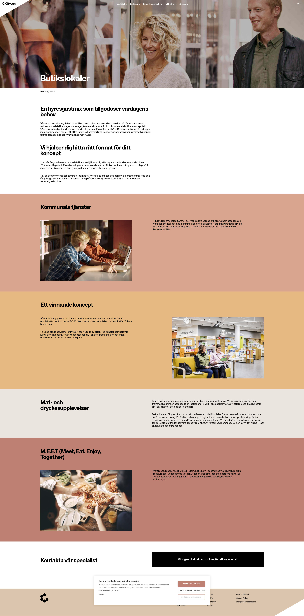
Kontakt (210, 606)
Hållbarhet (181, 606)
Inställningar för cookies (191, 597)
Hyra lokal (51, 92)
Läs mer (101, 594)
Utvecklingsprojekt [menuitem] (151, 4)
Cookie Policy (242, 598)
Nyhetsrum (211, 602)
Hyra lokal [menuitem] (120, 4)
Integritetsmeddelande (246, 602)
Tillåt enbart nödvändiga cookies (192, 590)
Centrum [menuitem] (133, 4)
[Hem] (9, 3)
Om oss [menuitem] (182, 4)
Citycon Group (242, 594)
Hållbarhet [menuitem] (170, 4)
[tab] (299, 4)
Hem (42, 92)
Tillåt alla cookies (191, 584)
